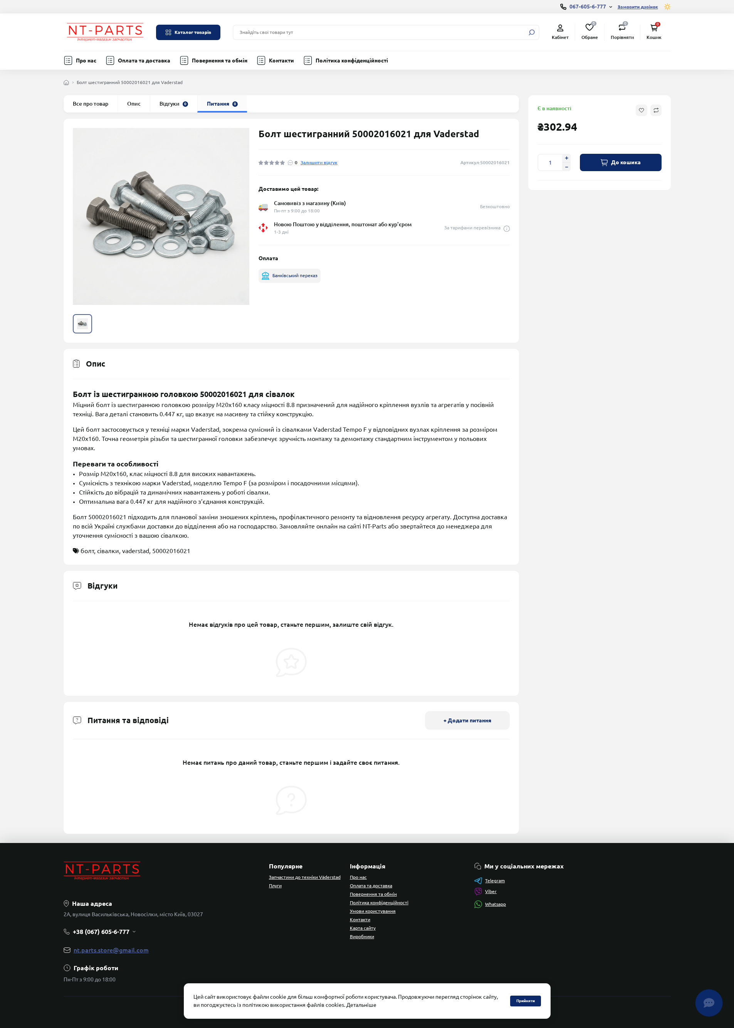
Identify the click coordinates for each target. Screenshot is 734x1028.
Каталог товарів (193, 32)
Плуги (275, 885)
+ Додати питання (467, 720)
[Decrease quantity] (566, 167)
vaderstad (135, 550)
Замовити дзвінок (638, 6)
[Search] (532, 32)
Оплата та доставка (144, 60)
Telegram (495, 880)
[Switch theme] (667, 6)
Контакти (281, 60)
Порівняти (622, 32)
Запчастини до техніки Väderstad (305, 877)
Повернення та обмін (219, 60)
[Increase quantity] (566, 158)
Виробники (362, 936)
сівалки (108, 550)
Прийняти (525, 1001)
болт (87, 550)
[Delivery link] (507, 227)
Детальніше (361, 1005)
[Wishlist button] (641, 110)
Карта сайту (363, 927)
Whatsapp (495, 904)
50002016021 (171, 550)
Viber (491, 891)
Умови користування (373, 911)
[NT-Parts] (105, 31)
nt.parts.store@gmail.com (111, 950)
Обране (589, 32)
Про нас (86, 60)
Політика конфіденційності (352, 60)
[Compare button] (656, 110)
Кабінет (560, 37)
